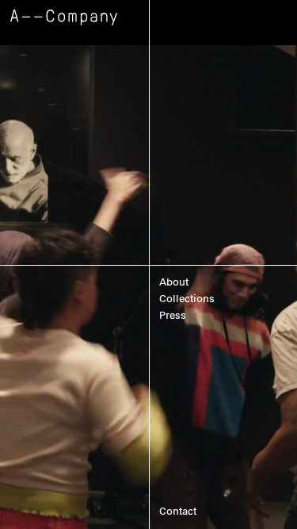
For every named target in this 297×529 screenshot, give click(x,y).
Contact (177, 511)
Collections (187, 299)
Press (172, 315)
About (173, 282)
